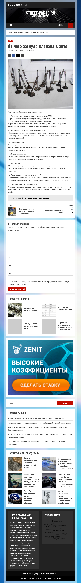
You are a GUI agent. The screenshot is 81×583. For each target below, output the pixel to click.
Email (10, 265)
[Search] (65, 25)
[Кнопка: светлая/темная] (60, 25)
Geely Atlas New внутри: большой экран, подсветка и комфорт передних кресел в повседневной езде (49, 480)
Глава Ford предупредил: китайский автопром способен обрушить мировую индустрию (15, 497)
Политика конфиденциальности (34, 573)
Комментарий (14, 230)
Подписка (70, 25)
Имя (10, 257)
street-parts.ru (40, 13)
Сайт (9, 274)
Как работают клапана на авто (15, 310)
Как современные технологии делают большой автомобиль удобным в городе (39, 423)
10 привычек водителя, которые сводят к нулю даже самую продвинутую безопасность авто (15, 480)
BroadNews (48, 578)
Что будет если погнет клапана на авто (15, 326)
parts (11, 51)
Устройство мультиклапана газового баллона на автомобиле (49, 326)
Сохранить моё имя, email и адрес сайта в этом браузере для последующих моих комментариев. (40, 283)
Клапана (11, 40)
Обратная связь (51, 573)
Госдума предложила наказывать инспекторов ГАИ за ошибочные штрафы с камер (49, 497)
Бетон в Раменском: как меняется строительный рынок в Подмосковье (36, 419)
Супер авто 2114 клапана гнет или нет (49, 310)
